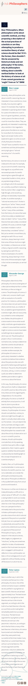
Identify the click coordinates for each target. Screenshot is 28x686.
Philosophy (19, 679)
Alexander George (16, 273)
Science (3, 680)
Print (3, 682)
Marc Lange (14, 88)
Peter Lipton (14, 570)
